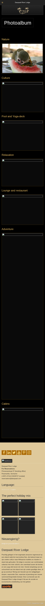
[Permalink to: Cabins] (22, 423)
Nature (5, 39)
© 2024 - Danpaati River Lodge (35, 603)
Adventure (7, 229)
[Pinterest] (24, 452)
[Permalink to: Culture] (22, 97)
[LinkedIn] (9, 452)
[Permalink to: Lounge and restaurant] (22, 209)
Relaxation (8, 154)
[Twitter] (14, 452)
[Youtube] (19, 452)
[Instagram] (29, 452)
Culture (6, 77)
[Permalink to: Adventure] (22, 316)
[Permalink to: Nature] (22, 58)
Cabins (6, 403)
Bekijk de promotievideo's (10, 544)
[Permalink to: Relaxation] (22, 172)
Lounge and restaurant (15, 190)
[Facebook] (4, 452)
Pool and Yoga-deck (13, 116)
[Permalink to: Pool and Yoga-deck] (22, 135)
